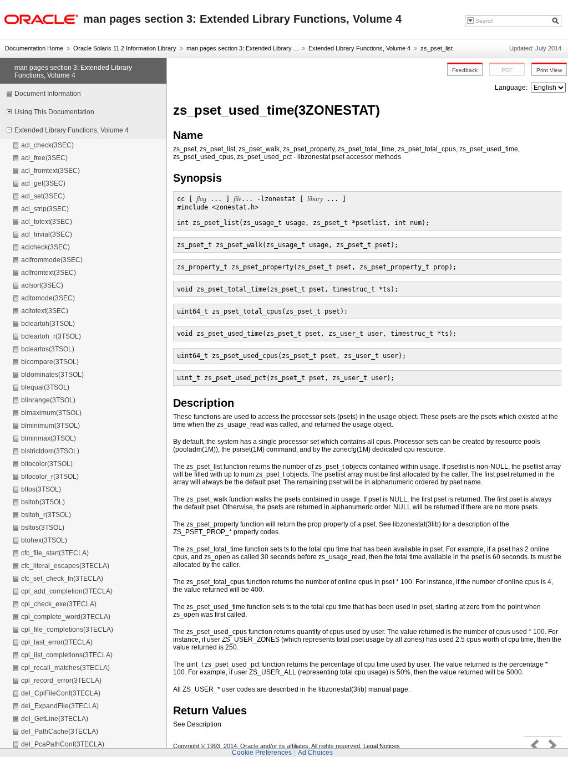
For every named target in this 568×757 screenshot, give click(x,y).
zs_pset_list (436, 48)
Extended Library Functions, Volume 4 (359, 48)
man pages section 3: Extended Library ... (242, 48)
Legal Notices (381, 746)
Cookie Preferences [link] (262, 752)
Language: (512, 87)
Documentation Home (34, 48)
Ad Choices (315, 752)
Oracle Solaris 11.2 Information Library (124, 48)
